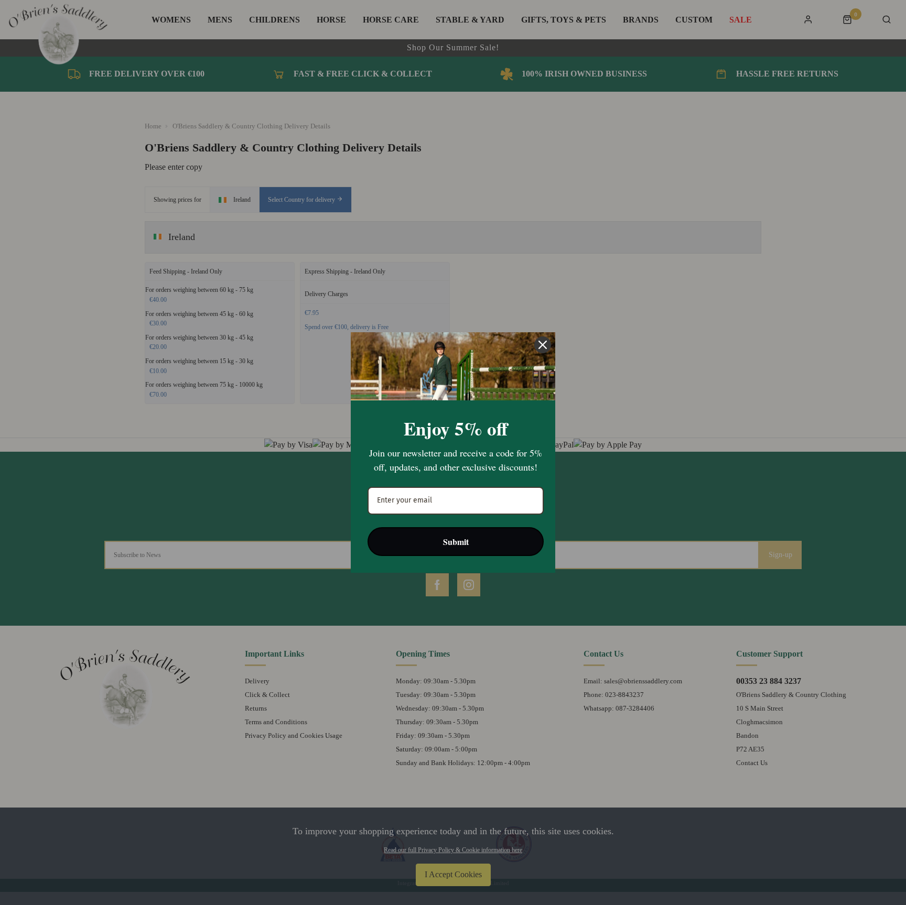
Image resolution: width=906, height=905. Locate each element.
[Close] (542, 344)
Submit (456, 542)
